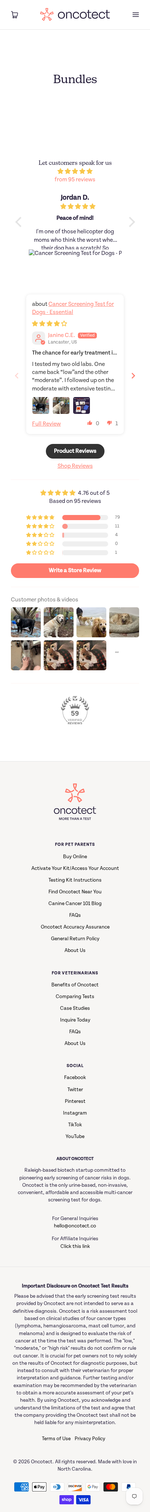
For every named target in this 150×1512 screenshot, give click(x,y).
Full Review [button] (46, 423)
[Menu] (135, 15)
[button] (90, 422)
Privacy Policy (90, 1439)
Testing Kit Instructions (75, 880)
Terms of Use (56, 1439)
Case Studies (75, 1008)
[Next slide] (133, 375)
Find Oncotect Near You (75, 892)
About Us (75, 950)
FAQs (75, 915)
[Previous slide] (17, 375)
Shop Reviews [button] (75, 466)
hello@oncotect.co (75, 1226)
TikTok (75, 1125)
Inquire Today (75, 1020)
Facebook (75, 1078)
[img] (75, 171)
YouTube (75, 1136)
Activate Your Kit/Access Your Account (75, 868)
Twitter (75, 1090)
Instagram (75, 1113)
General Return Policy (75, 939)
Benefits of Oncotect (75, 985)
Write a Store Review (75, 570)
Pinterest (75, 1101)
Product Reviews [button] (75, 451)
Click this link (75, 1246)
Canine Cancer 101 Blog (75, 904)
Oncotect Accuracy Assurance (75, 927)
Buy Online (75, 857)
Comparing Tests (75, 997)
